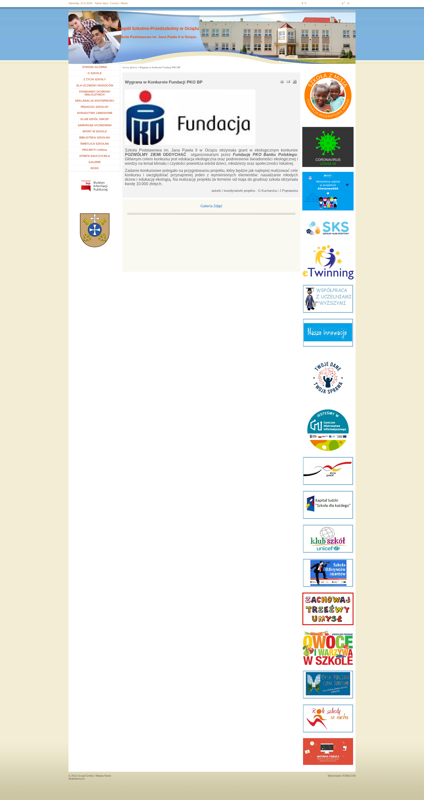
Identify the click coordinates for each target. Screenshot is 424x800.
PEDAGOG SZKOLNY (94, 106)
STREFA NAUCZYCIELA (94, 155)
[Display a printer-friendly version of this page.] (282, 81)
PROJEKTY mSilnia (94, 149)
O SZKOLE (97, 73)
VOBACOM (349, 775)
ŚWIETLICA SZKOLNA (94, 143)
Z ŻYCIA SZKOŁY (94, 79)
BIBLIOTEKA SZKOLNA (94, 137)
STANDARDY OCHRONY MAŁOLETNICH (94, 93)
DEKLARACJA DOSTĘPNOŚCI (94, 100)
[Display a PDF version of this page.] (295, 81)
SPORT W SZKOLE (94, 131)
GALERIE (95, 162)
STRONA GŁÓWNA (94, 67)
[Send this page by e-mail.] (288, 81)
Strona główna (129, 67)
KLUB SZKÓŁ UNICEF (94, 119)
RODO (95, 168)
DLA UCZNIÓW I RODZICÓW (94, 85)
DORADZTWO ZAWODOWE (94, 112)
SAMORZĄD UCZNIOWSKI (95, 125)
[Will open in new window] (94, 186)
